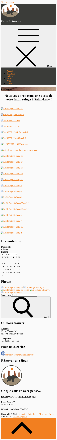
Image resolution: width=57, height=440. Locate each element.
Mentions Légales (46, 414)
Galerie (10, 76)
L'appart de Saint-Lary (11, 21)
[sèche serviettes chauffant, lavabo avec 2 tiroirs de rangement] (13, 138)
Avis (9, 81)
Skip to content (7, 2)
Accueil (10, 71)
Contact (10, 83)
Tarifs (9, 78)
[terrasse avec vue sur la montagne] (19, 150)
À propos (11, 73)
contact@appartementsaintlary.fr (19, 355)
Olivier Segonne (20, 416)
